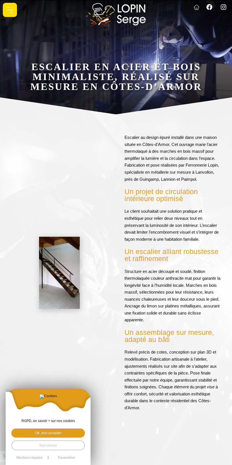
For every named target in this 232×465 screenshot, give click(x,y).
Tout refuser (48, 445)
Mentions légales (29, 457)
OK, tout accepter (48, 433)
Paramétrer (66, 457)
